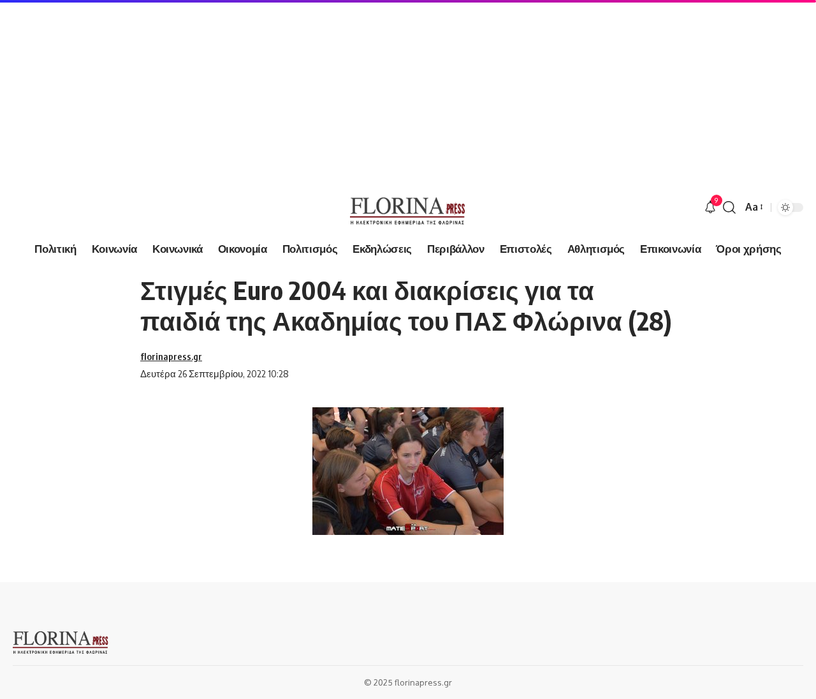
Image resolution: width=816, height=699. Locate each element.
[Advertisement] (382, 89)
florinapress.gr (171, 356)
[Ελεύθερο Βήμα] (407, 207)
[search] (729, 207)
